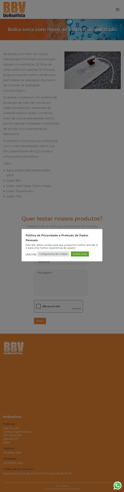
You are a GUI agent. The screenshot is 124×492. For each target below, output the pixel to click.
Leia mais (31, 254)
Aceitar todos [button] (80, 254)
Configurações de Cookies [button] (53, 254)
